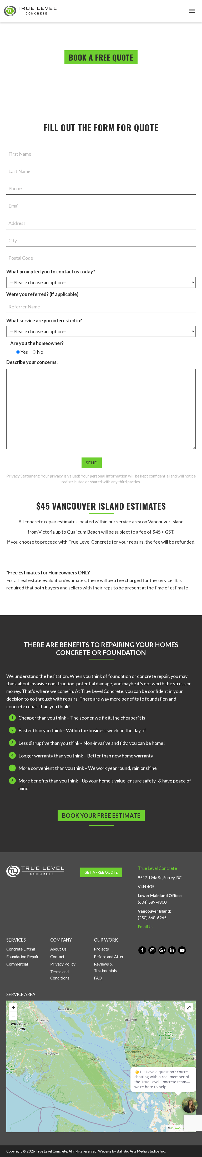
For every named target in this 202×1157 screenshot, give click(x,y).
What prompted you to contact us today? (50, 271)
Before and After (109, 956)
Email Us (145, 926)
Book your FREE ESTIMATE (101, 815)
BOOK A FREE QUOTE (101, 57)
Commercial (17, 964)
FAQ (98, 978)
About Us (58, 949)
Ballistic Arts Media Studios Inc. (141, 1151)
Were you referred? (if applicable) (42, 294)
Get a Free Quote (101, 872)
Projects (101, 949)
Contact (57, 956)
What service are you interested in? (44, 320)
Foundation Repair (22, 956)
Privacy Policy (62, 964)
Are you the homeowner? (37, 343)
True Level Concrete (157, 868)
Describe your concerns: (32, 362)
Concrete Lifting (20, 949)
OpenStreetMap (182, 1128)
